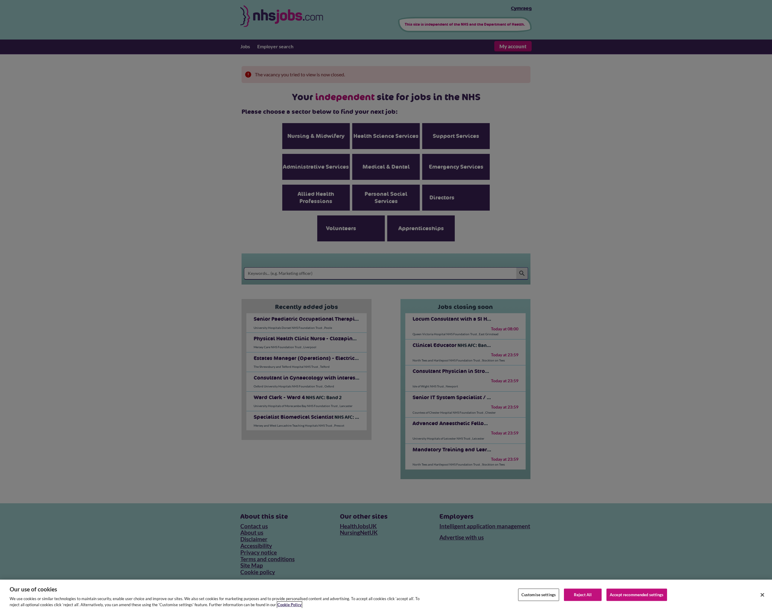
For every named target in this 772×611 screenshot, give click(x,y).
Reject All (583, 594)
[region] (386, 595)
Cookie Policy (289, 604)
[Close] (762, 595)
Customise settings (538, 594)
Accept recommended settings (637, 594)
